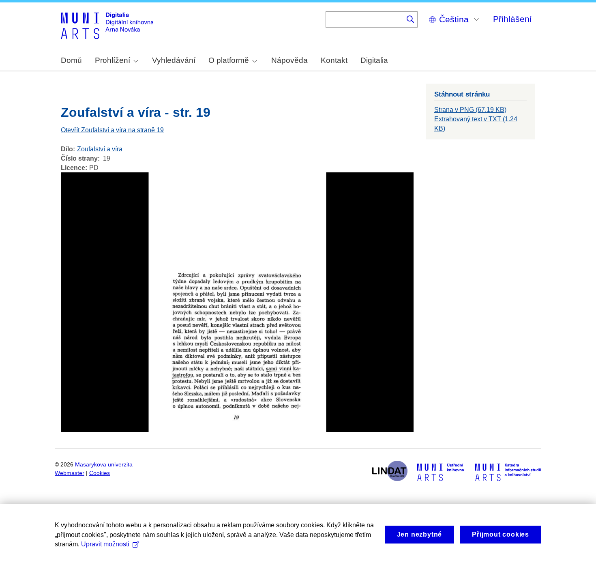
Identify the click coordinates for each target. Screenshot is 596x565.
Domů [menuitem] (71, 60)
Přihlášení (512, 19)
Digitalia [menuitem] (374, 60)
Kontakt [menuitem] (334, 60)
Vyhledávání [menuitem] (173, 60)
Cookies (99, 473)
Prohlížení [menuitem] (112, 60)
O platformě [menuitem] (228, 60)
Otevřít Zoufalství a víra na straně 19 (112, 130)
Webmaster (69, 473)
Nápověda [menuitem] (289, 60)
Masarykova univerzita (104, 465)
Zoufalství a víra (99, 149)
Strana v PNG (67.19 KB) (470, 109)
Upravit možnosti (105, 544)
